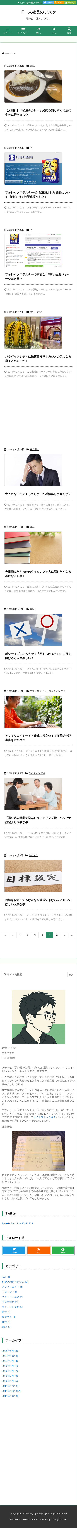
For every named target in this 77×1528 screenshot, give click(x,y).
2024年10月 (10, 1355)
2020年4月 (10, 1365)
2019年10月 (10, 1396)
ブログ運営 (10, 1301)
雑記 (32, 65)
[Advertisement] (38, 414)
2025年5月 (10, 1350)
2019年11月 (11, 1391)
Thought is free (59, 1519)
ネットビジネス (12, 1296)
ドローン (9, 1291)
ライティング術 (57, 691)
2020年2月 (10, 1376)
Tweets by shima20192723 (17, 1223)
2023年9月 (10, 1360)
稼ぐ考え (34, 449)
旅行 (32, 312)
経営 (6, 1321)
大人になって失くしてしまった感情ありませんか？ (38, 494)
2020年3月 (10, 1370)
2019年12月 (10, 1386)
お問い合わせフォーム (31, 2)
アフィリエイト (38, 691)
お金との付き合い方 (15, 1281)
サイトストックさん (44, 1117)
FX (31, 147)
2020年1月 (10, 1381)
